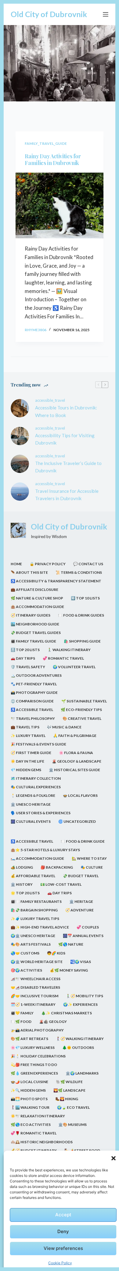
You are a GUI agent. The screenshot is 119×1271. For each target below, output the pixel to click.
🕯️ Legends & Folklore (33, 795)
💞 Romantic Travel (63, 658)
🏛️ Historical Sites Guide (74, 769)
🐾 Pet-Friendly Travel (34, 684)
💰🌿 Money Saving (69, 970)
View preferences (63, 1248)
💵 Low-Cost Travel (60, 884)
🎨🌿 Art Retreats (29, 1038)
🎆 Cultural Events (31, 821)
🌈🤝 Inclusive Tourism (34, 996)
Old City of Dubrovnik (49, 14)
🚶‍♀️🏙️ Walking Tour (30, 1107)
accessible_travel (50, 400)
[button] (113, 1158)
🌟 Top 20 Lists (25, 893)
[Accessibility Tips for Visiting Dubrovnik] (20, 436)
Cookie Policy (60, 1263)
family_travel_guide (46, 143)
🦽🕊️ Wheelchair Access (35, 978)
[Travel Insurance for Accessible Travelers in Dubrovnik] (20, 491)
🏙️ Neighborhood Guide (35, 624)
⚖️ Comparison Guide (32, 701)
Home (16, 564)
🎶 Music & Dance (64, 727)
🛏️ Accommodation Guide (37, 858)
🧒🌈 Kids (56, 953)
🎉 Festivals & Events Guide (38, 744)
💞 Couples (88, 927)
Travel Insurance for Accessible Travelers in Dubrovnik (67, 494)
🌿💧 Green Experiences (34, 1073)
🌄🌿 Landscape (69, 1090)
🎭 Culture (92, 867)
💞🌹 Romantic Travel (33, 1133)
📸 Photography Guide (34, 692)
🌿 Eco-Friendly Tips (81, 709)
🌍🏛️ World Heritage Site (37, 961)
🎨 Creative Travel (82, 718)
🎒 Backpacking (57, 867)
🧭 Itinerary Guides (30, 615)
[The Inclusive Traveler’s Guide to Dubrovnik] (20, 464)
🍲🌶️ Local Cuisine (29, 1081)
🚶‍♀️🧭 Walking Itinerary (80, 1038)
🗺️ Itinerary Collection (36, 778)
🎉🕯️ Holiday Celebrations (38, 1056)
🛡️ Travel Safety (28, 667)
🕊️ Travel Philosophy (33, 718)
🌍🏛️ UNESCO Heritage (33, 935)
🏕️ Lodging (22, 867)
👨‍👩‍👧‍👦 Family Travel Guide (33, 641)
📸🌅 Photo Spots (29, 1099)
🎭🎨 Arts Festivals (31, 944)
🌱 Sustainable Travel (84, 701)
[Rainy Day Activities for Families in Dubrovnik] (59, 205)
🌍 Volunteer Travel (74, 667)
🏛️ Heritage (81, 901)
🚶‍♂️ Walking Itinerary (69, 649)
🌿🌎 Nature (70, 944)
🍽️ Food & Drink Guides (81, 615)
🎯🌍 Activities (26, 970)
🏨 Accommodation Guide (37, 606)
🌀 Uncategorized (77, 821)
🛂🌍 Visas (80, 961)
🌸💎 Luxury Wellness (33, 1047)
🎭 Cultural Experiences (36, 787)
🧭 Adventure (79, 910)
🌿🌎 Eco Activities (31, 1124)
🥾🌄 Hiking (66, 1099)
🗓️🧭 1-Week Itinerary (33, 1004)
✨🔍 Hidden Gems (28, 1090)
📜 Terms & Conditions (79, 572)
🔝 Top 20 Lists (25, 649)
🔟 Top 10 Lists (85, 598)
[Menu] (105, 14)
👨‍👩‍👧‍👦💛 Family (22, 1013)
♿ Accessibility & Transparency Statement (56, 581)
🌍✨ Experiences (80, 1004)
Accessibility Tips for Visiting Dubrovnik (65, 439)
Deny (63, 1231)
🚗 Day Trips (23, 658)
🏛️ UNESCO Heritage (31, 804)
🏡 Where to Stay (89, 858)
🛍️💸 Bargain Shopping (34, 910)
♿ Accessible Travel (32, 709)
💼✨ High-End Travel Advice (40, 927)
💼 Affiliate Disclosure (34, 589)
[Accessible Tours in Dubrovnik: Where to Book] (20, 408)
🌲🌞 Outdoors (78, 1047)
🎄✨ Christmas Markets (66, 1013)
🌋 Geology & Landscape (76, 761)
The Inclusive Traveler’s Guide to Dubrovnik (68, 467)
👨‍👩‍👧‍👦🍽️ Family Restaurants (36, 901)
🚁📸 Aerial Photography (37, 1030)
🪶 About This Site (29, 572)
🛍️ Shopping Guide (82, 641)
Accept (63, 1215)
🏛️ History (22, 884)
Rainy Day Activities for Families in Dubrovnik (53, 159)
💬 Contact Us (88, 564)
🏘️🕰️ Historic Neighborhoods (42, 1142)
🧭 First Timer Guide (31, 752)
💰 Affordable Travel (33, 876)
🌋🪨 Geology (53, 1021)
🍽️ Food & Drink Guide (83, 841)
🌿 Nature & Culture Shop (37, 598)
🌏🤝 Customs (25, 953)
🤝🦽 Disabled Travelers (35, 987)
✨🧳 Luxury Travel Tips (35, 918)
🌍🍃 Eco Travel (73, 1107)
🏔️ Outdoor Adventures (36, 675)
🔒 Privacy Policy (48, 564)
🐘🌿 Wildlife (69, 1081)
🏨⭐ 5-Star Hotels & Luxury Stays (45, 850)
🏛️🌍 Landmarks (82, 1073)
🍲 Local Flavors (80, 795)
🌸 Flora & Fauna (76, 752)
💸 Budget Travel (81, 876)
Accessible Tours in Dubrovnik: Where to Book (66, 411)
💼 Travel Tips (25, 727)
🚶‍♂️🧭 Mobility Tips (84, 996)
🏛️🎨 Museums (72, 1124)
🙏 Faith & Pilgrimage (74, 735)
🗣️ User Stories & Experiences (40, 813)
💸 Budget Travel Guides (36, 632)
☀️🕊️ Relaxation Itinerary (38, 1116)
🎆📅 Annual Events (83, 935)
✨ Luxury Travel (28, 735)
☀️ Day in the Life (27, 761)
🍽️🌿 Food (21, 1021)
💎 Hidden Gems (26, 769)
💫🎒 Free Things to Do (34, 1064)
